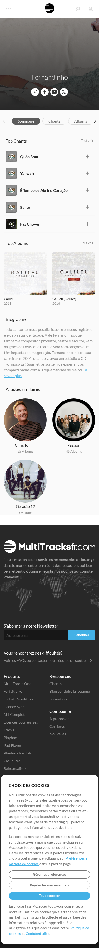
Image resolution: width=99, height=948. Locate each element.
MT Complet (14, 714)
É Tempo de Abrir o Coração (44, 190)
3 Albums (25, 513)
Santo (25, 207)
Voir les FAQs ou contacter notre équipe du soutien (46, 660)
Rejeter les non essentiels (49, 885)
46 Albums (74, 451)
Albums (80, 121)
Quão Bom (29, 156)
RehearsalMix (15, 768)
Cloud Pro (12, 760)
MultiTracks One (17, 683)
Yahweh (27, 173)
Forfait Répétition (18, 699)
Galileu (9, 299)
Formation (58, 699)
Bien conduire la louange (70, 691)
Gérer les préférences (49, 874)
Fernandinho (49, 77)
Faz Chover (30, 224)
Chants (54, 121)
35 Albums (25, 451)
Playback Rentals (18, 753)
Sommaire (26, 121)
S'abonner (81, 635)
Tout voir (87, 141)
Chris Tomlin (25, 445)
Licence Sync (14, 706)
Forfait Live (13, 691)
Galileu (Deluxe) (64, 299)
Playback (11, 737)
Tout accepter (49, 895)
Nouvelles (58, 734)
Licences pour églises (21, 722)
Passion (73, 445)
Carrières (57, 726)
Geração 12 (25, 506)
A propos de (59, 718)
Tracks (9, 729)
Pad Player (12, 745)
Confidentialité (38, 933)
